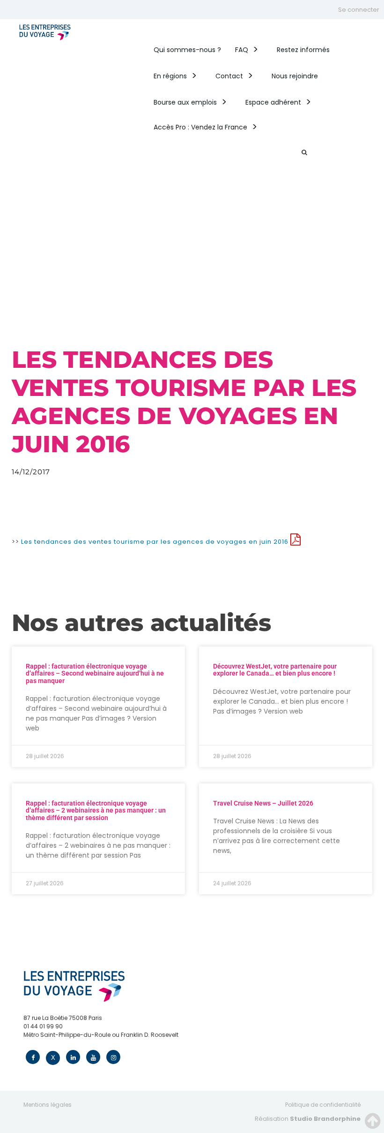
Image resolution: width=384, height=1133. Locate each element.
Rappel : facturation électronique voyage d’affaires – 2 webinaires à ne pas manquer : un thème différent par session (96, 810)
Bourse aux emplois (185, 102)
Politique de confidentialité (323, 1105)
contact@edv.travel (51, 1043)
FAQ (241, 49)
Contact (229, 76)
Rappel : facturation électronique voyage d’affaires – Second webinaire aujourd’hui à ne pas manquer (95, 673)
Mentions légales (47, 1105)
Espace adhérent (273, 102)
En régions (170, 76)
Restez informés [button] (303, 49)
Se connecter (358, 9)
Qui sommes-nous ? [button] (187, 49)
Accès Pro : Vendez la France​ (200, 127)
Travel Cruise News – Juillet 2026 (263, 803)
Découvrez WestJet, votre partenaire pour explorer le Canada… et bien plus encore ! (275, 669)
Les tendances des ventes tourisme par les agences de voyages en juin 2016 (155, 541)
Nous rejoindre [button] (295, 76)
